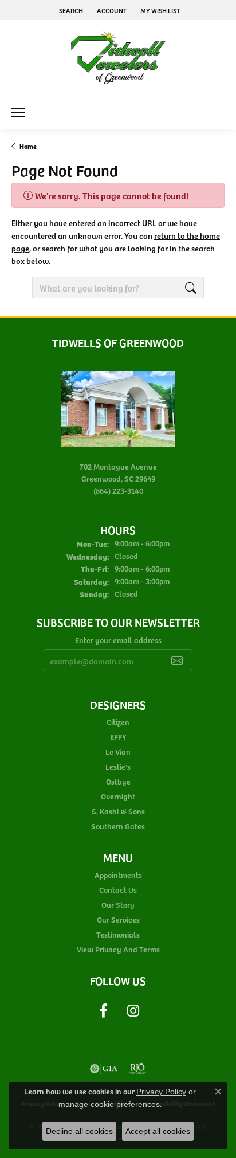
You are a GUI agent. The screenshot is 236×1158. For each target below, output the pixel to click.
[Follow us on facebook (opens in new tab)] (103, 1011)
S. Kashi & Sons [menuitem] (118, 811)
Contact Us (118, 889)
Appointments (118, 874)
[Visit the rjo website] (137, 1068)
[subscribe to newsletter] (177, 660)
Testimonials (118, 934)
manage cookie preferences (109, 1104)
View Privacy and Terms (118, 949)
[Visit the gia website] (103, 1068)
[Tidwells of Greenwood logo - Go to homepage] (118, 58)
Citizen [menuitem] (118, 721)
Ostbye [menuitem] (118, 781)
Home (28, 146)
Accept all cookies (157, 1131)
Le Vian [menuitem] (118, 751)
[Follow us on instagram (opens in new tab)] (133, 1011)
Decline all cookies (79, 1131)
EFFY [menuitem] (118, 736)
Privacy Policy (161, 1091)
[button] (70, 10)
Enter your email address (118, 640)
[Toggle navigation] (18, 112)
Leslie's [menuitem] (118, 766)
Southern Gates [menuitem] (118, 826)
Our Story (118, 904)
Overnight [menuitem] (118, 796)
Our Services (118, 919)
